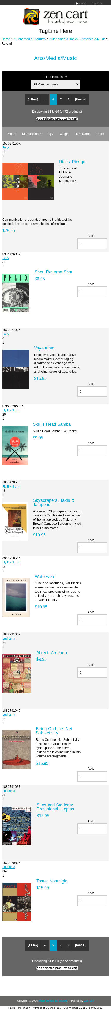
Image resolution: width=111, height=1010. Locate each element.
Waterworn (45, 576)
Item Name (83, 134)
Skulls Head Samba (52, 424)
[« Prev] (33, 99)
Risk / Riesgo (72, 161)
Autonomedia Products (30, 39)
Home (81, 4)
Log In (97, 4)
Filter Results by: (56, 76)
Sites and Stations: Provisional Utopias (55, 807)
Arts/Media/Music (93, 39)
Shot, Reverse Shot (53, 271)
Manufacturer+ (32, 134)
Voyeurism (44, 348)
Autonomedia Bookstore (52, 1000)
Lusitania (8, 638)
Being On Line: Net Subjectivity (54, 730)
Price (100, 134)
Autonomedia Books (63, 39)
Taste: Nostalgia (51, 881)
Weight (64, 134)
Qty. (51, 134)
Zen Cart (89, 1000)
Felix (5, 147)
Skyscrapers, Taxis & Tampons (53, 502)
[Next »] (80, 99)
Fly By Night (10, 410)
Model (11, 134)
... (45, 99)
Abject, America (51, 652)
